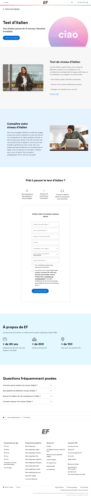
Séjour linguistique (30, 446)
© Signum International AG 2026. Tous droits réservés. (74, 490)
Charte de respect (59, 487)
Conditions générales (72, 487)
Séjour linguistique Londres (32, 469)
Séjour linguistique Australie (33, 453)
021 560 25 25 (72, 472)
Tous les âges (8, 467)
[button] (6, 2)
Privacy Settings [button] (84, 487)
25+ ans (6, 456)
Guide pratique (51, 466)
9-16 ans (6, 446)
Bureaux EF (71, 449)
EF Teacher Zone (51, 463)
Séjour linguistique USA (31, 456)
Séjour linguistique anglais (32, 449)
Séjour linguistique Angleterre (33, 459)
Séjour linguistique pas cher (33, 472)
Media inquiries (72, 459)
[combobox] (45, 248)
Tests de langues (51, 459)
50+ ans (6, 459)
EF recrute (71, 456)
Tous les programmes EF (75, 453)
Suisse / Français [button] (9, 487)
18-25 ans (6, 453)
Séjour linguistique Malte (32, 466)
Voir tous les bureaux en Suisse (76, 474)
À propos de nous (73, 446)
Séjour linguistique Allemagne (33, 462)
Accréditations (51, 469)
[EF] (45, 2)
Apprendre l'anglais (30, 475)
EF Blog (49, 446)
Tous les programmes (31, 479)
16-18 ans (6, 449)
